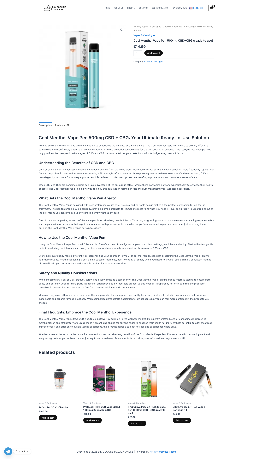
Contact (143, 8)
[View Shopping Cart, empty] (211, 8)
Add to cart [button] (48, 417)
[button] (134, 8)
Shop (130, 8)
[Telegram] (8, 451)
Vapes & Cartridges (151, 26)
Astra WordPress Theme (163, 451)
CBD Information (160, 8)
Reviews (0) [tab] (62, 125)
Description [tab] (45, 125)
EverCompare (180, 8)
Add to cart (153, 53)
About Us (118, 8)
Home (107, 8)
